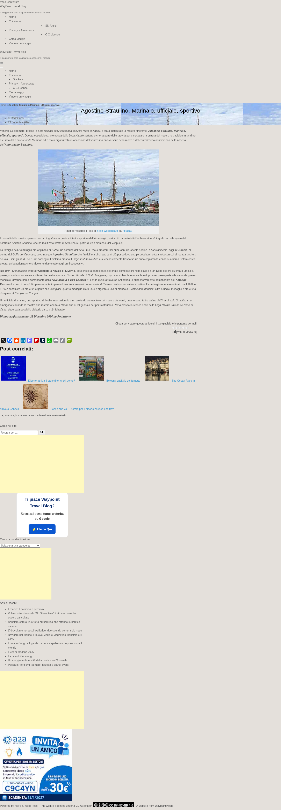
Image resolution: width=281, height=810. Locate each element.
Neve (18, 805)
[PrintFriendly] (69, 340)
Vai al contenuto (9, 2)
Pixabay (127, 230)
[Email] (56, 340)
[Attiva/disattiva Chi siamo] (72, 75)
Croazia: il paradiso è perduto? (26, 609)
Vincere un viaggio (20, 43)
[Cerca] (42, 432)
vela (56, 415)
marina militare (35, 415)
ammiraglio (11, 415)
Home (12, 16)
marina (22, 415)
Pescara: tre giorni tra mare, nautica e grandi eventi (38, 664)
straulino (49, 415)
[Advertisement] (42, 464)
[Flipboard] (36, 340)
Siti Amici (51, 25)
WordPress (31, 805)
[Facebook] (10, 340)
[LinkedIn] (23, 340)
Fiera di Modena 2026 (21, 652)
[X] (3, 340)
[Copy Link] (62, 340)
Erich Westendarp (107, 230)
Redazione (17, 118)
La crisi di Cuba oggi (20, 656)
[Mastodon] (29, 340)
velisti (62, 415)
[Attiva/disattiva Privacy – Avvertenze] (72, 84)
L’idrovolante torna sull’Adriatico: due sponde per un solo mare (45, 630)
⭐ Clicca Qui (42, 529)
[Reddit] (16, 340)
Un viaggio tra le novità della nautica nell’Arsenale (37, 660)
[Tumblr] (42, 340)
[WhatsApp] (49, 340)
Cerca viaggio (17, 38)
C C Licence (52, 34)
